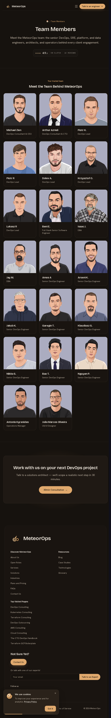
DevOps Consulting (19, 607)
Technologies (64, 567)
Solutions (15, 573)
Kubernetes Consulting (21, 612)
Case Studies (64, 562)
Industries (15, 578)
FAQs (13, 588)
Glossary (62, 573)
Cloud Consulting (19, 633)
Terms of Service (63, 708)
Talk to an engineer (91, 6)
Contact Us (16, 593)
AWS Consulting (18, 628)
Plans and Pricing (18, 583)
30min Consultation (55, 489)
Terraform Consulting (21, 617)
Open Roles (16, 562)
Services (14, 567)
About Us (15, 557)
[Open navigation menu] (76, 6)
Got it (50, 708)
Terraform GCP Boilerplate (23, 643)
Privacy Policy (30, 701)
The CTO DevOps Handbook (24, 638)
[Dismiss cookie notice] (55, 693)
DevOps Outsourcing (20, 622)
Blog (60, 557)
